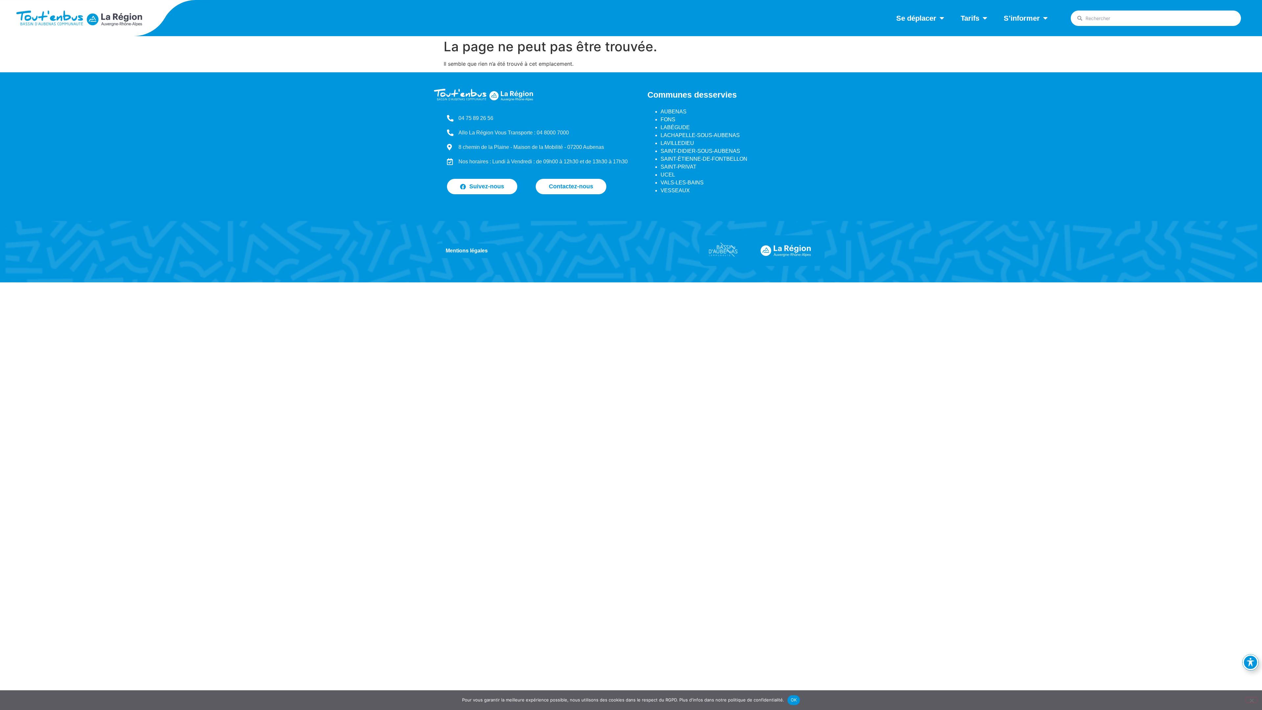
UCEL (668, 175)
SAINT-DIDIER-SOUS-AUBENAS (700, 151)
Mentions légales (467, 250)
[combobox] (1156, 18)
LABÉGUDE (675, 127)
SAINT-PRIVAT (678, 167)
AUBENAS (674, 111)
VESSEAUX (675, 190)
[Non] (1251, 700)
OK (794, 699)
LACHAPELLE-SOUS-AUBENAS (700, 135)
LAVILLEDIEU (677, 143)
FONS (668, 119)
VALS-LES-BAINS (682, 182)
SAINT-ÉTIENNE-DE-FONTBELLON (704, 159)
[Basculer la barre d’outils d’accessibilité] (1250, 662)
